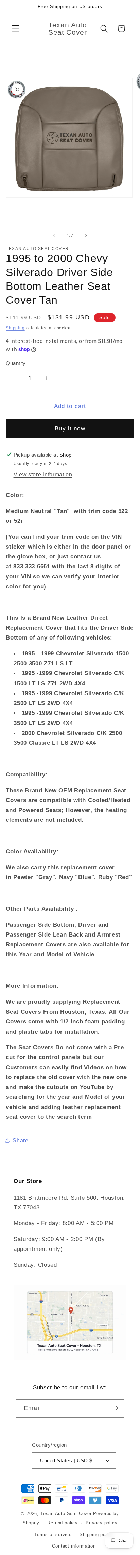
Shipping (15, 328)
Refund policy (62, 1523)
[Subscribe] (115, 1408)
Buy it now (70, 428)
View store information (43, 474)
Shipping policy (96, 1534)
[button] (15, 28)
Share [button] (20, 1140)
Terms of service (53, 1534)
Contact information (73, 1546)
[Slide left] (54, 235)
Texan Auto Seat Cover (66, 1513)
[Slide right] (85, 235)
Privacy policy (101, 1523)
